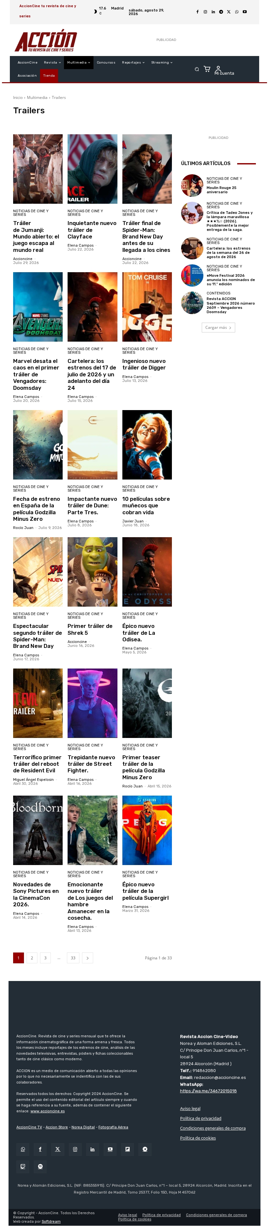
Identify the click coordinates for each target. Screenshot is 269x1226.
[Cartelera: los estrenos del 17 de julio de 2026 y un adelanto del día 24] (92, 307)
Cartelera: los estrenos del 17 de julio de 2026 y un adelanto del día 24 (92, 374)
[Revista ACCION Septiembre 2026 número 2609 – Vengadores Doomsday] (192, 303)
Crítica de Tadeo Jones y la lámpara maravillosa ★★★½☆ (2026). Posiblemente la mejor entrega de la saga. (230, 221)
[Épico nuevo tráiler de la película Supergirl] (147, 830)
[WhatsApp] (237, 12)
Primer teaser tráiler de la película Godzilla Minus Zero (143, 767)
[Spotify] (40, 1167)
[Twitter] (57, 1149)
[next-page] (87, 958)
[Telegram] (221, 12)
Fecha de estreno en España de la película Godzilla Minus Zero (36, 509)
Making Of (172, 122)
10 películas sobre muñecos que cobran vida (146, 506)
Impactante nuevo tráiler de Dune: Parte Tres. (92, 506)
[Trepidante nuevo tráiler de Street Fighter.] (92, 703)
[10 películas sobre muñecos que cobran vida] (147, 445)
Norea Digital (83, 1127)
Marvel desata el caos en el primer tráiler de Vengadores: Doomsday (36, 374)
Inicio (18, 97)
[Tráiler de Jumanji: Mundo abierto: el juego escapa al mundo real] (38, 169)
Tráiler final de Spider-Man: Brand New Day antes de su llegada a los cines (146, 236)
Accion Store (57, 1127)
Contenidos (218, 293)
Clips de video (28, 122)
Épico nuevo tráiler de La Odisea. (138, 633)
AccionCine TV (29, 1127)
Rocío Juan (23, 528)
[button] (197, 69)
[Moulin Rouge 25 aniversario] (192, 185)
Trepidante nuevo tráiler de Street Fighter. (91, 764)
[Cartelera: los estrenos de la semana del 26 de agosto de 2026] (192, 248)
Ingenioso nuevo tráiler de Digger (144, 364)
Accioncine (22, 259)
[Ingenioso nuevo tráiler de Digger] (147, 307)
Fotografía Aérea (113, 1127)
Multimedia (37, 97)
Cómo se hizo (58, 122)
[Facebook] (197, 12)
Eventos (114, 122)
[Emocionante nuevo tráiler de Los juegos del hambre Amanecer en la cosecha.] (92, 830)
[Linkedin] (213, 12)
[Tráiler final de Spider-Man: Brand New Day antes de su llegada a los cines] (147, 169)
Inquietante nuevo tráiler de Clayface (92, 230)
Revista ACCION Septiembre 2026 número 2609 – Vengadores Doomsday (231, 305)
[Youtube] (245, 12)
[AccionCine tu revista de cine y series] (134, 1009)
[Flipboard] (127, 1149)
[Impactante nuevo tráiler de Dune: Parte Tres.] (92, 445)
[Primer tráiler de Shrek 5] (92, 572)
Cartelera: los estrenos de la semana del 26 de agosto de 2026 (229, 252)
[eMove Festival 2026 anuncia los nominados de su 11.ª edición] (192, 275)
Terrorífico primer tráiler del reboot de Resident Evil (37, 764)
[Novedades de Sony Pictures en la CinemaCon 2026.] (38, 830)
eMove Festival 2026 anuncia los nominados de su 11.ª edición (231, 279)
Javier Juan (133, 521)
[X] (229, 12)
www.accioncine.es (48, 1111)
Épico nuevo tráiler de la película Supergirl (145, 891)
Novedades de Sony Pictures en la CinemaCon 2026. (36, 894)
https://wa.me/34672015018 (208, 1091)
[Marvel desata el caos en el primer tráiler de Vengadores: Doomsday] (38, 307)
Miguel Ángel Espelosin (33, 780)
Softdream (51, 1221)
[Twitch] (22, 1167)
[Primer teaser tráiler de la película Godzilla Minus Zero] (147, 703)
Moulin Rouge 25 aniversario (222, 190)
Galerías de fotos (142, 122)
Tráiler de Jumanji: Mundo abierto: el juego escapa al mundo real (36, 236)
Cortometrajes (88, 122)
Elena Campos (80, 245)
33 (73, 958)
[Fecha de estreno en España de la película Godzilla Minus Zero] (38, 445)
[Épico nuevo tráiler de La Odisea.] (147, 572)
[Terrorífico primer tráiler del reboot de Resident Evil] (38, 703)
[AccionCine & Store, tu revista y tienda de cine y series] (45, 40)
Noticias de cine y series (31, 213)
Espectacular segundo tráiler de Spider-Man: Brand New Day (37, 636)
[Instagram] (205, 12)
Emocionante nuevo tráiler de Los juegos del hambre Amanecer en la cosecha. (90, 901)
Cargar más (216, 327)
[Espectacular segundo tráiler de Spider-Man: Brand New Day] (38, 572)
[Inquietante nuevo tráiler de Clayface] (92, 169)
